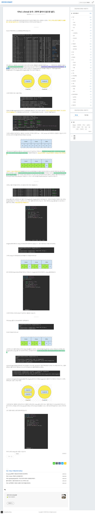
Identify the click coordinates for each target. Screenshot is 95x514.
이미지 (82, 102)
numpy (82, 99)
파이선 (82, 25)
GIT (81, 54)
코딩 (81, 17)
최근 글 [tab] (76, 115)
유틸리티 (81, 105)
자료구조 (82, 46)
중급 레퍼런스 (81, 94)
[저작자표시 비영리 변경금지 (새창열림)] (64, 453)
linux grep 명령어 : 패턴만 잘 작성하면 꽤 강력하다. (17, 474)
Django (74, 125)
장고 (82, 35)
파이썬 (74, 127)
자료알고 (81, 43)
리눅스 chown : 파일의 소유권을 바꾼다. (14, 476)
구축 (81, 73)
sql (89, 127)
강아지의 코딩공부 (6, 2)
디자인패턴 (81, 75)
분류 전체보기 (82, 13)
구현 (81, 83)
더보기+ (90, 131)
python (88, 125)
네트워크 (81, 81)
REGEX (81, 57)
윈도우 (82, 65)
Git (85, 129)
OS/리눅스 (29, 14)
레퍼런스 (81, 86)
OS (7, 471)
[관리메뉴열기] (92, 2)
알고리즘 (82, 49)
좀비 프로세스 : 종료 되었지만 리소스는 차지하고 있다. (17, 480)
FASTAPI (82, 38)
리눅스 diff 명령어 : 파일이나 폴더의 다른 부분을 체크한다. (18, 483)
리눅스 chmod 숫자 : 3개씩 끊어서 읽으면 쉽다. (36, 12)
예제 (82, 88)
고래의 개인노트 (46, 512)
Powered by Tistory (8, 512)
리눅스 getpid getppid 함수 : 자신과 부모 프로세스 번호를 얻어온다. (20, 478)
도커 (81, 70)
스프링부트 (82, 33)
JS (82, 41)
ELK (81, 52)
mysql (78, 127)
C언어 (77, 129)
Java (82, 22)
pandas (82, 97)
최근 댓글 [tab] (86, 115)
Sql (82, 27)
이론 (82, 67)
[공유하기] (12, 456)
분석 (82, 91)
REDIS (81, 78)
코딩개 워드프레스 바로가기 (81, 8)
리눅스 (10, 471)
